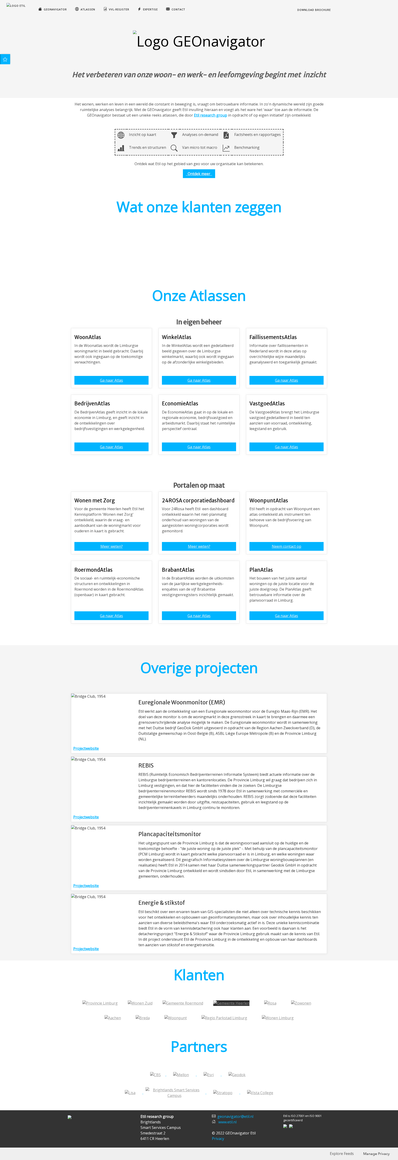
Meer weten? (111, 546)
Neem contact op (286, 546)
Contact (177, 9)
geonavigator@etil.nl (235, 1116)
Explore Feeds (342, 1153)
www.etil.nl (227, 1122)
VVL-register (118, 9)
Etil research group (210, 115)
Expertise (149, 9)
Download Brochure (313, 10)
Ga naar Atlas (111, 380)
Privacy (218, 1138)
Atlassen (87, 9)
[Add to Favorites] (5, 59)
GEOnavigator (54, 9)
